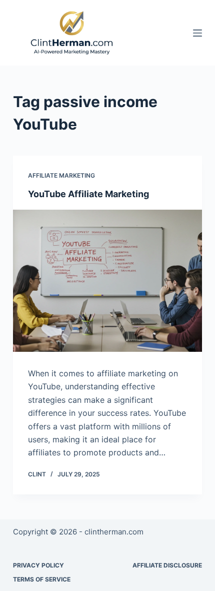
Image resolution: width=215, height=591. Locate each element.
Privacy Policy (38, 565)
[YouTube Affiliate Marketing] (107, 281)
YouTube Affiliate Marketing (88, 194)
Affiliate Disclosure (167, 565)
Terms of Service (41, 579)
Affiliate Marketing (61, 175)
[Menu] (197, 33)
